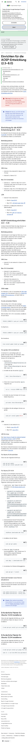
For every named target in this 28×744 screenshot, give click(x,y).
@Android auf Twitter (6, 694)
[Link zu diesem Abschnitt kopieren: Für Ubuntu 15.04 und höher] (19, 455)
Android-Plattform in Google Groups (9, 703)
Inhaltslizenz (17, 662)
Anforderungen (4, 676)
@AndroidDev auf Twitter (7, 696)
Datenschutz (9, 735)
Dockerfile (3, 135)
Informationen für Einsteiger (20, 52)
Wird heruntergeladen (6, 679)
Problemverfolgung (5, 728)
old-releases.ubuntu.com (18, 487)
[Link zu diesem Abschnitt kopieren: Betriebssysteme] (13, 141)
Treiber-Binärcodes (5, 686)
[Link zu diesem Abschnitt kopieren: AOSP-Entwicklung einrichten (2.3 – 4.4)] (10, 223)
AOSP (2, 52)
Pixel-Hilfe (3, 716)
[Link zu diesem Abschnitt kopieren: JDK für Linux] (10, 434)
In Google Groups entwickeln (7, 705)
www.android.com (5, 721)
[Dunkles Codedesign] (24, 320)
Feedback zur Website (19, 735)
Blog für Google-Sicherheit (7, 701)
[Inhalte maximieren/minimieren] (11, 68)
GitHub (2, 688)
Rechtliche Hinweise (20, 733)
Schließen (14, 22)
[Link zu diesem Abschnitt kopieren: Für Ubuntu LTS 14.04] (15, 471)
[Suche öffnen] (16, 2)
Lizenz (3, 735)
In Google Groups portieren (7, 708)
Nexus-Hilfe (3, 718)
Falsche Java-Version (15, 603)
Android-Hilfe (4, 714)
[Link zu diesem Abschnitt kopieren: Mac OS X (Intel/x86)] (14, 180)
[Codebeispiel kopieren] (26, 320)
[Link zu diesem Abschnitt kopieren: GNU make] (9, 289)
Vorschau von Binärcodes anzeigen (9, 681)
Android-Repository (5, 674)
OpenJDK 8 (14, 200)
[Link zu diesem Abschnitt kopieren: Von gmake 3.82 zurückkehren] (20, 350)
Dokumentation (8, 52)
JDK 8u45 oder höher (18, 203)
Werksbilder (4, 683)
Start (14, 27)
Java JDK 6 (14, 427)
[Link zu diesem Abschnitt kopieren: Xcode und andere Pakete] (18, 301)
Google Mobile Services (6, 723)
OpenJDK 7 (14, 210)
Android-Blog (4, 699)
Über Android (4, 733)
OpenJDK (10, 450)
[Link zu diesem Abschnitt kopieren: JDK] (5, 195)
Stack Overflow (4, 725)
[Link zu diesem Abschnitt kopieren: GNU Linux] (8, 168)
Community (11, 733)
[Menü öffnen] (2, 1)
